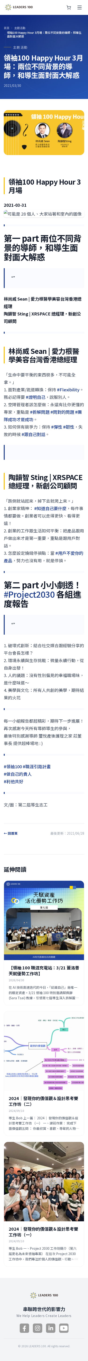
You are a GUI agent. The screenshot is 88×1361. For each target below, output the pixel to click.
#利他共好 (13, 781)
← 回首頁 (11, 833)
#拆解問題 (40, 412)
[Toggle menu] (79, 7)
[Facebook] (24, 1328)
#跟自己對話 (33, 434)
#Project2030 (29, 594)
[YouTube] (64, 1328)
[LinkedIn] (50, 1328)
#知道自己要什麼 (50, 508)
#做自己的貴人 (18, 774)
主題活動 (19, 28)
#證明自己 (35, 397)
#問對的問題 (62, 412)
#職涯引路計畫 (37, 766)
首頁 (6, 28)
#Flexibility (68, 389)
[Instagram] (37, 1328)
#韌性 (68, 427)
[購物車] (69, 7)
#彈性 (56, 427)
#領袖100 (13, 766)
